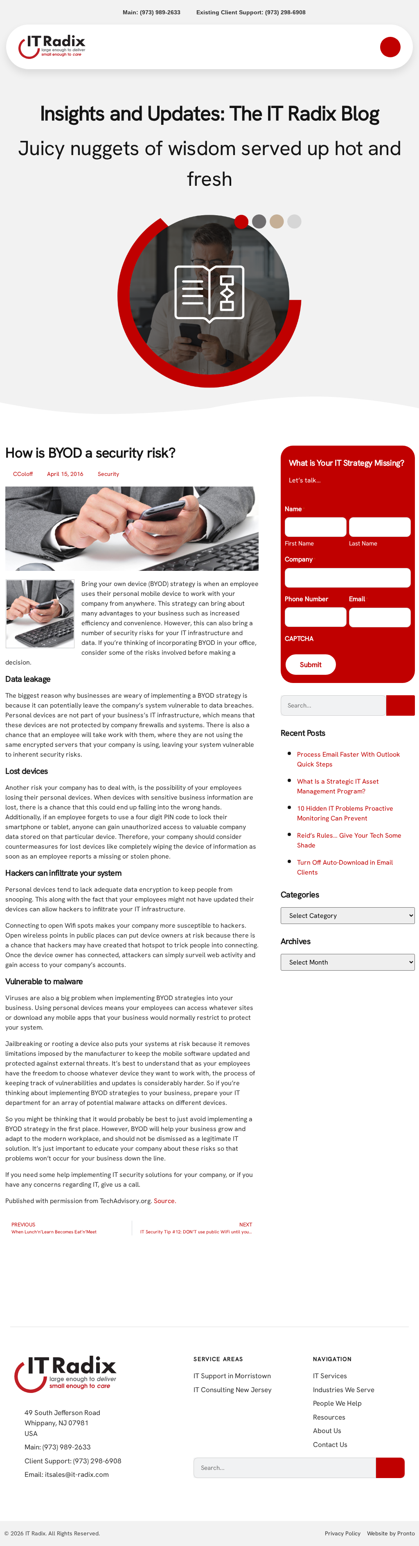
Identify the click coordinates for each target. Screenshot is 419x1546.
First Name (299, 543)
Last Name (363, 543)
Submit (311, 664)
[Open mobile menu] (390, 47)
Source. (165, 1201)
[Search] (400, 705)
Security (108, 474)
